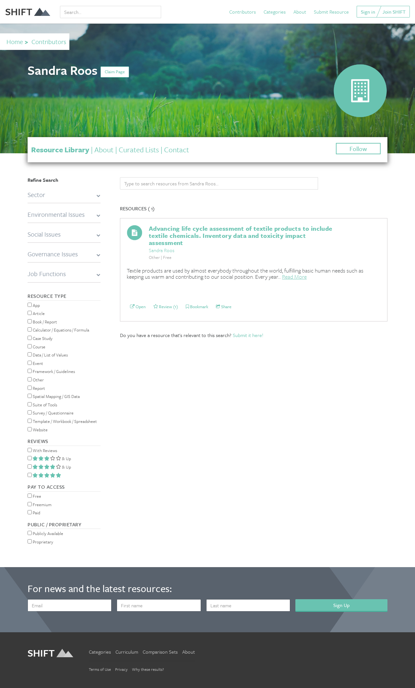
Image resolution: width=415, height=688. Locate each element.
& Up (66, 458)
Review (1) (168, 306)
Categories (275, 11)
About (299, 11)
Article (38, 313)
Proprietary (42, 542)
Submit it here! (248, 335)
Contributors (242, 11)
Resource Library (60, 149)
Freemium (42, 504)
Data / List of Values (50, 355)
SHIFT (18, 11)
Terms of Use (100, 669)
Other (38, 380)
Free (36, 496)
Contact (176, 149)
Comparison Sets (160, 651)
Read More (294, 277)
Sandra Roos (161, 250)
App (36, 305)
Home (14, 41)
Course (38, 347)
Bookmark (198, 306)
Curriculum (126, 651)
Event (37, 363)
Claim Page (115, 71)
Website (40, 429)
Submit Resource (331, 11)
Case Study (42, 338)
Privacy (121, 669)
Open (140, 306)
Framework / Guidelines (53, 371)
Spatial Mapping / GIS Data (56, 396)
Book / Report (44, 322)
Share (225, 306)
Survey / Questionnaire (53, 413)
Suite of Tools (44, 405)
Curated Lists (139, 149)
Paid (36, 512)
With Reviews (44, 450)
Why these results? (148, 669)
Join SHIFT (394, 11)
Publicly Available (47, 533)
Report (38, 388)
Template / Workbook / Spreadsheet (64, 421)
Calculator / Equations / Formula (60, 330)
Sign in (368, 11)
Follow (358, 148)
